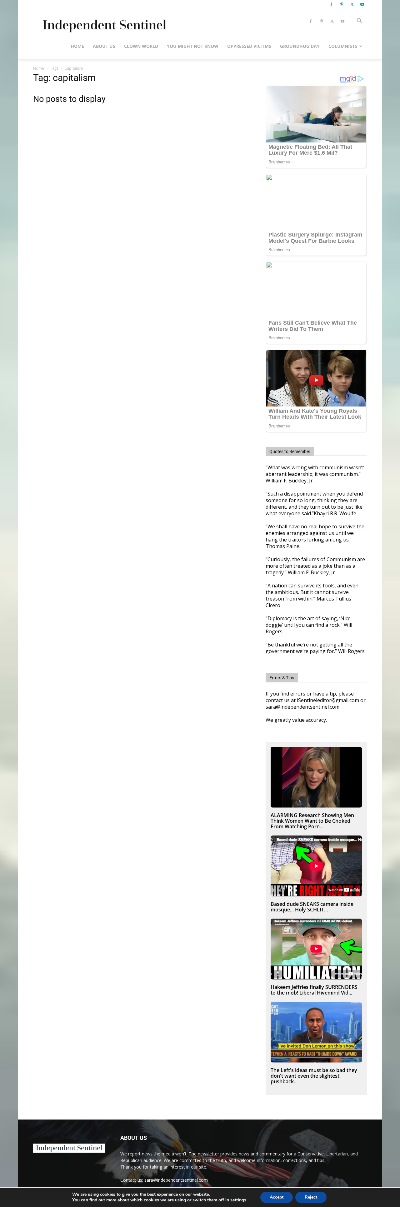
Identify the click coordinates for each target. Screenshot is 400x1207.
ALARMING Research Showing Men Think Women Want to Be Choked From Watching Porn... (312, 820)
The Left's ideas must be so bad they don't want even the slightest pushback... (314, 1075)
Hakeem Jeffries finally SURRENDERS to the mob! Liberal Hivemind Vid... (314, 989)
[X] (352, 4)
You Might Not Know (192, 46)
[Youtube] (362, 4)
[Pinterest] (341, 4)
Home (77, 46)
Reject (311, 1197)
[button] (359, 22)
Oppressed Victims (249, 46)
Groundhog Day (300, 46)
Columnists (342, 46)
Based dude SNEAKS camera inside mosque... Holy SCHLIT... (312, 906)
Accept (276, 1197)
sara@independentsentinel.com (176, 1180)
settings (238, 1200)
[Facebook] (331, 4)
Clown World (141, 46)
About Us (104, 46)
